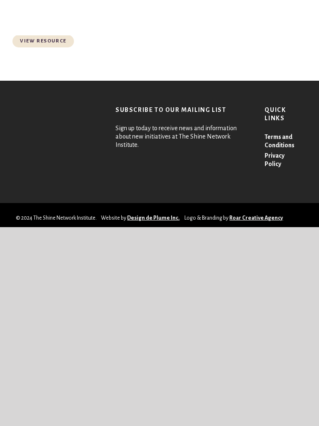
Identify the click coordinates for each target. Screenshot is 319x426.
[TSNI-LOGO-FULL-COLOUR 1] (24, 17)
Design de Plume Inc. (153, 218)
